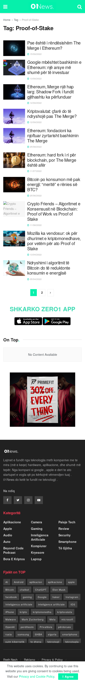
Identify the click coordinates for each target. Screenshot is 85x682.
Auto (6, 541)
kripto (23, 612)
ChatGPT (41, 589)
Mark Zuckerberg (33, 619)
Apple (7, 528)
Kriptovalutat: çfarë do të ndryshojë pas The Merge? (52, 114)
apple (71, 582)
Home (6, 19)
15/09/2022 (35, 54)
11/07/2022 (35, 171)
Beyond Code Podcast (13, 550)
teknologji (53, 641)
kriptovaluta (64, 612)
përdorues (64, 627)
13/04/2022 (35, 254)
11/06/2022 (35, 225)
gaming (27, 597)
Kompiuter (38, 546)
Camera (36, 522)
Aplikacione (12, 522)
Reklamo (29, 659)
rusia (8, 634)
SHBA (38, 634)
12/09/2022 (35, 102)
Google (42, 597)
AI (6, 582)
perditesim (27, 627)
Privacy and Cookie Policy (36, 676)
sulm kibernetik (15, 641)
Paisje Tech (66, 522)
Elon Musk (59, 589)
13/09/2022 (35, 78)
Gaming (36, 528)
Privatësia (46, 627)
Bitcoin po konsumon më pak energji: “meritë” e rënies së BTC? (53, 184)
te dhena (36, 641)
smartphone (69, 634)
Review (63, 528)
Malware (10, 619)
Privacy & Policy (52, 659)
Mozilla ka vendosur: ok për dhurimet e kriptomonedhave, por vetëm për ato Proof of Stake (54, 241)
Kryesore (37, 552)
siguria (52, 634)
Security (64, 535)
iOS (73, 604)
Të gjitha (65, 548)
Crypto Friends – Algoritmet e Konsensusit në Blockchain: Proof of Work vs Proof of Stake (53, 211)
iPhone (9, 612)
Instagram (72, 597)
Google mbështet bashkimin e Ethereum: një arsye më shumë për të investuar (54, 67)
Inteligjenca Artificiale (39, 537)
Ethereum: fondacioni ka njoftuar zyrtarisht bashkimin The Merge (52, 135)
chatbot (24, 589)
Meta (52, 619)
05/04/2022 (35, 279)
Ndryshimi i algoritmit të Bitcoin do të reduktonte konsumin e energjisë (48, 267)
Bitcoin (9, 589)
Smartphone (67, 541)
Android (19, 582)
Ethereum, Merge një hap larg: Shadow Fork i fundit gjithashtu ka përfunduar (50, 91)
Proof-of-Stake (30, 19)
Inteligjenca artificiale (18, 604)
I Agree (68, 676)
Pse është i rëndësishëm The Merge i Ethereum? (54, 45)
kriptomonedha (42, 612)
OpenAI (10, 627)
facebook (11, 597)
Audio (7, 535)
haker (56, 597)
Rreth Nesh (10, 659)
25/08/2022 (35, 146)
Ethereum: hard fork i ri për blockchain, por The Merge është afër (51, 160)
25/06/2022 (35, 195)
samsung (23, 634)
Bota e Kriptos (14, 559)
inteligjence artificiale (51, 604)
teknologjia (72, 641)
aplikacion (35, 582)
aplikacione (55, 582)
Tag (16, 19)
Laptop (36, 559)
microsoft (67, 619)
